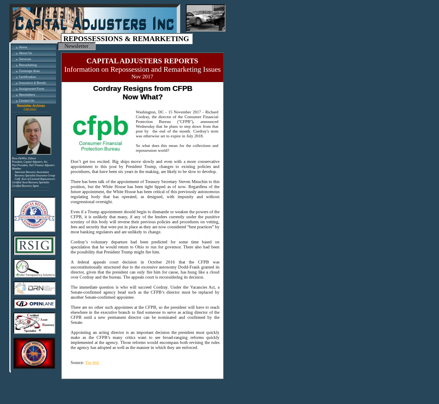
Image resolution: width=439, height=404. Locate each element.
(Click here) (29, 109)
